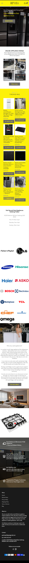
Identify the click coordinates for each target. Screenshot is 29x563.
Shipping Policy (5, 501)
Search (3, 495)
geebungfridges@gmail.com (8, 535)
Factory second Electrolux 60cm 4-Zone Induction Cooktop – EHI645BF (8, 165)
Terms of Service (5, 504)
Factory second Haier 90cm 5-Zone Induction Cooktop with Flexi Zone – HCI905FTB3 (20, 139)
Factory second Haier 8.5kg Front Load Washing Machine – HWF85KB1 (19, 192)
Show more (14, 84)
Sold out (9, 198)
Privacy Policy (5, 499)
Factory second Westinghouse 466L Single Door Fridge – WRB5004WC (20, 113)
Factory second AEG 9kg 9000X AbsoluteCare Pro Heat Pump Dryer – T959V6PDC (8, 139)
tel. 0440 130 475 (6, 537)
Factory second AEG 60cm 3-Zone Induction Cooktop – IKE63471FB (20, 165)
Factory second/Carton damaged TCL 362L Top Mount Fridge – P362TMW (8, 113)
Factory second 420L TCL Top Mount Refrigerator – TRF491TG (8, 191)
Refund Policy (5, 497)
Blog (3, 506)
